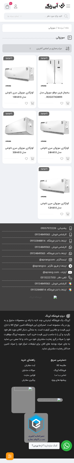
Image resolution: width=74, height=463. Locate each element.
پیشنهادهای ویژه (59, 380)
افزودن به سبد (32, 103)
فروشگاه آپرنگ (60, 370)
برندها (60, 28)
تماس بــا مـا (60, 375)
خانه (67, 28)
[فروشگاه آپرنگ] (55, 6)
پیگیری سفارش (28, 380)
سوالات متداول (28, 370)
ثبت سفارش (29, 365)
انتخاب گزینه (68, 103)
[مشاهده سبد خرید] (7, 7)
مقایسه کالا (61, 365)
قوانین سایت (29, 375)
